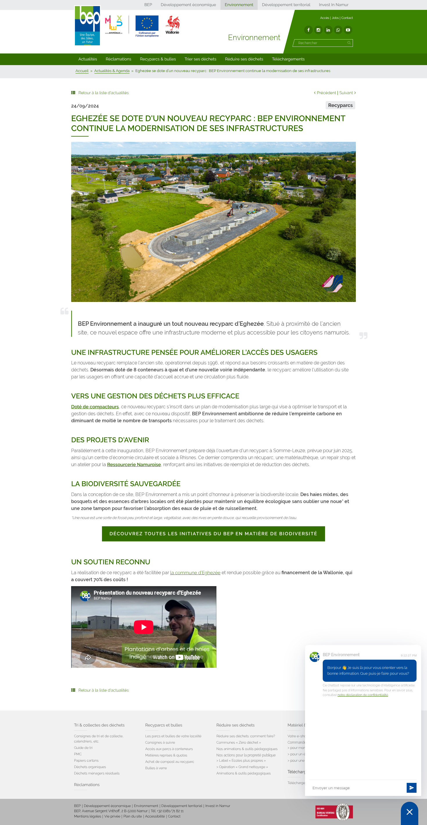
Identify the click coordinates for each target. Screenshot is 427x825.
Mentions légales (87, 816)
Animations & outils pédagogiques (243, 773)
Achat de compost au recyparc (169, 762)
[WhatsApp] (338, 30)
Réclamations (118, 59)
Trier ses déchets (200, 59)
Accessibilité (155, 816)
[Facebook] (308, 30)
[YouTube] (348, 30)
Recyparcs (340, 105)
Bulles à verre (156, 768)
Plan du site (132, 816)
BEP (148, 5)
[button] (87, 59)
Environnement (239, 5)
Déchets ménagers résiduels (97, 773)
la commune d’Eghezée (195, 572)
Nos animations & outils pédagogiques (247, 749)
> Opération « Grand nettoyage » (242, 767)
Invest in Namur (217, 806)
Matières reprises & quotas (166, 755)
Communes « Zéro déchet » (238, 742)
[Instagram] (318, 30)
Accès (324, 18)
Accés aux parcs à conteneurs (169, 749)
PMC (78, 754)
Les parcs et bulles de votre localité (173, 736)
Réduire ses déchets (244, 59)
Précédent (326, 93)
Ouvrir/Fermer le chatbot (409, 813)
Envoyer (412, 788)
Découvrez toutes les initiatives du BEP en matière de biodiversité (213, 533)
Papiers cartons (86, 760)
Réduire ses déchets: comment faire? (245, 736)
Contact (347, 18)
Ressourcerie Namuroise (134, 464)
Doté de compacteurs (95, 406)
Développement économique (188, 5)
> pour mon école (301, 748)
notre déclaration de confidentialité (363, 695)
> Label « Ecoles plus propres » (241, 760)
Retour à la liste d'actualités (103, 93)
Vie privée (112, 816)
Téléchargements (288, 59)
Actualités (87, 59)
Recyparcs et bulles (163, 725)
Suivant (346, 93)
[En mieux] (142, 26)
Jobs (335, 18)
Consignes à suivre (160, 742)
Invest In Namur (334, 5)
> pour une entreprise (305, 760)
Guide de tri (83, 748)
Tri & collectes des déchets (99, 725)
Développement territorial (286, 5)
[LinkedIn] (328, 30)
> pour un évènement (305, 754)
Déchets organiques (90, 767)
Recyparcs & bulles (158, 59)
